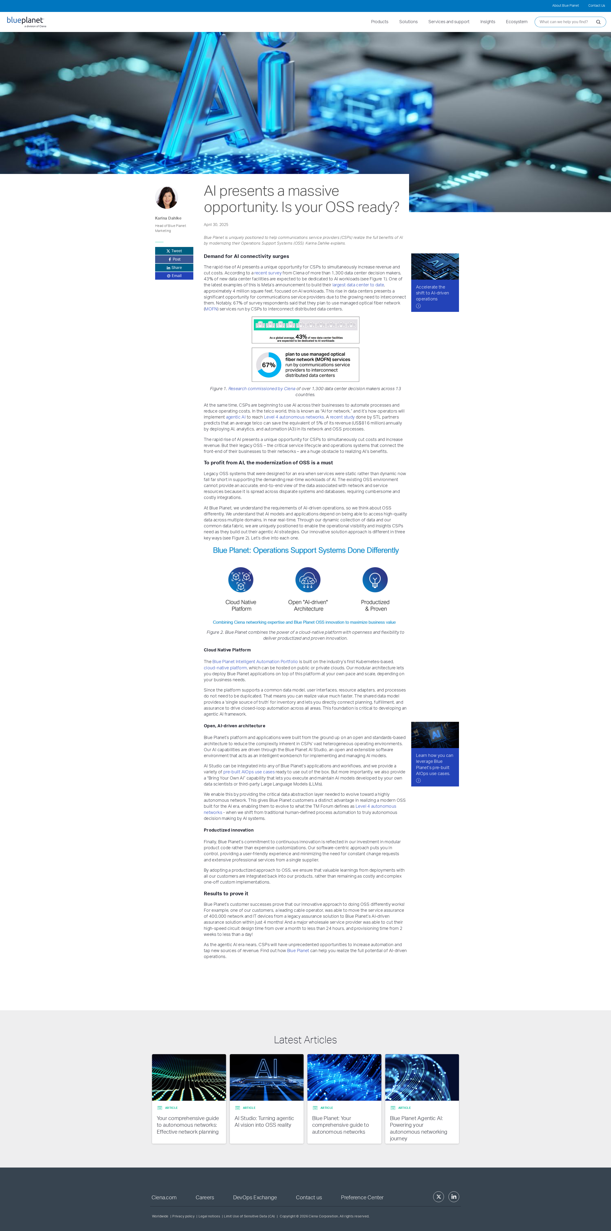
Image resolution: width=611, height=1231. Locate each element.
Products (379, 22)
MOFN (211, 309)
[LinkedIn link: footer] (453, 1196)
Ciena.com (164, 1197)
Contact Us (596, 5)
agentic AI (236, 417)
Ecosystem (516, 22)
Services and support (448, 22)
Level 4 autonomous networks (294, 417)
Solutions (408, 22)
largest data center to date (358, 285)
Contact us (309, 1197)
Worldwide (160, 1216)
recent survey (268, 273)
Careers (205, 1197)
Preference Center (362, 1197)
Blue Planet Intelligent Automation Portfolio (255, 662)
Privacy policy (183, 1216)
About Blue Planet (565, 5)
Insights (487, 22)
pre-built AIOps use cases (249, 772)
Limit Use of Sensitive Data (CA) (249, 1216)
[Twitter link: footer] (438, 1196)
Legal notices (209, 1216)
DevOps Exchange (255, 1197)
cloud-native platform (225, 668)
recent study (342, 417)
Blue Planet (298, 951)
